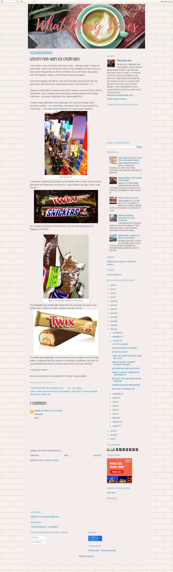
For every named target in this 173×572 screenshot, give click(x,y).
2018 (112, 309)
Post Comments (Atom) (49, 460)
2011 (111, 435)
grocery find (75, 391)
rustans (37, 394)
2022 (112, 293)
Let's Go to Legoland (120, 344)
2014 (112, 325)
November (117, 337)
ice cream (53, 105)
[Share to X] (77, 388)
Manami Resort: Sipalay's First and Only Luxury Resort (129, 236)
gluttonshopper (65, 391)
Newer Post (34, 455)
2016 (112, 317)
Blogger (91, 556)
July (114, 402)
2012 (112, 431)
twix (48, 394)
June (114, 406)
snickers (43, 394)
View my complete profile (117, 99)
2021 (112, 297)
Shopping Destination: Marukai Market (126, 385)
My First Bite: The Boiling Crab (123, 389)
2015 (112, 321)
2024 (112, 285)
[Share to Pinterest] (80, 388)
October (116, 341)
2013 (112, 329)
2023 (112, 289)
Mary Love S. (111, 493)
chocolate (47, 109)
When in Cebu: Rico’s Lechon (128, 198)
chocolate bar (47, 391)
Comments (38, 542)
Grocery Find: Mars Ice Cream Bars (124, 348)
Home (66, 455)
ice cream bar (92, 391)
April (114, 414)
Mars (32, 394)
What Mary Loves (125, 61)
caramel (63, 308)
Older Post (97, 455)
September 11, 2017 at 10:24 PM (51, 411)
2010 (112, 439)
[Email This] (73, 388)
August (115, 398)
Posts (36, 537)
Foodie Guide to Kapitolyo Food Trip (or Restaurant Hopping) (129, 159)
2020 (112, 301)
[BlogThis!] (75, 388)
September (117, 394)
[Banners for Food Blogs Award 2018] (45, 517)
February (116, 422)
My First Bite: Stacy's (120, 352)
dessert (56, 391)
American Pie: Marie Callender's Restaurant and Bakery (123, 363)
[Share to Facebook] (78, 388)
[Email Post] (68, 388)
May (114, 410)
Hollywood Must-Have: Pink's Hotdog (125, 368)
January (116, 426)
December (117, 333)
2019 (112, 305)
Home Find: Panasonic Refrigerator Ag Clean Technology (126, 218)
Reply (37, 418)
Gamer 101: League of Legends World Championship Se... (125, 373)
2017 (112, 313)
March (115, 418)
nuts (80, 308)
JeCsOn (37, 411)
